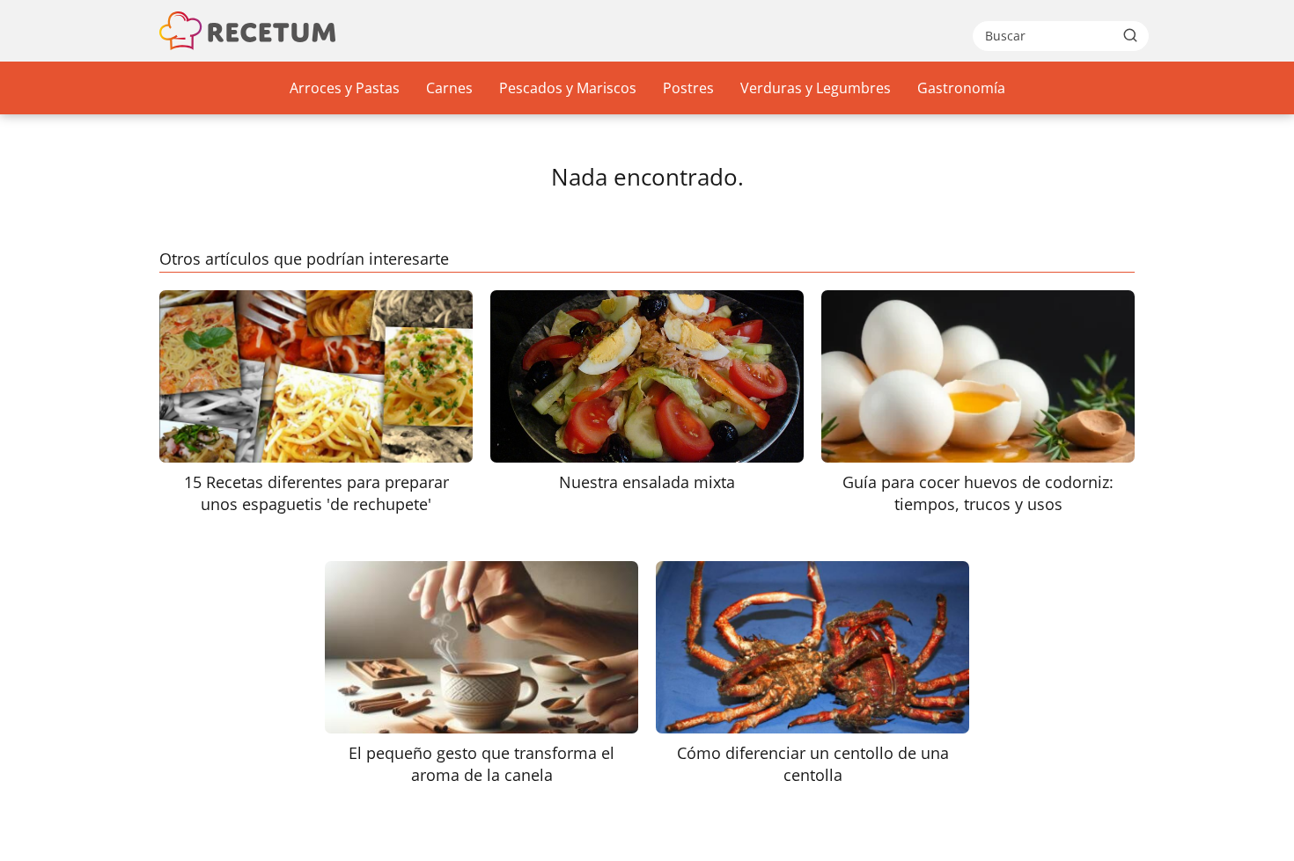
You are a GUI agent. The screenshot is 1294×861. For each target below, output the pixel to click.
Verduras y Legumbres (815, 88)
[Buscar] (1130, 35)
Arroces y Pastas (345, 88)
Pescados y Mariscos (567, 88)
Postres (688, 88)
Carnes (449, 88)
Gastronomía (961, 88)
